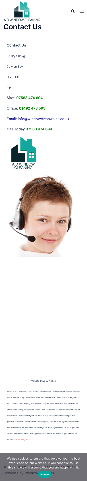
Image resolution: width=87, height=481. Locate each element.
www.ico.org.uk (21, 439)
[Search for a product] (73, 11)
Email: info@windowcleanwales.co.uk (38, 119)
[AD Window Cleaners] (22, 10)
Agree (44, 474)
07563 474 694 (39, 129)
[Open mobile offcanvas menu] (82, 11)
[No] (81, 467)
